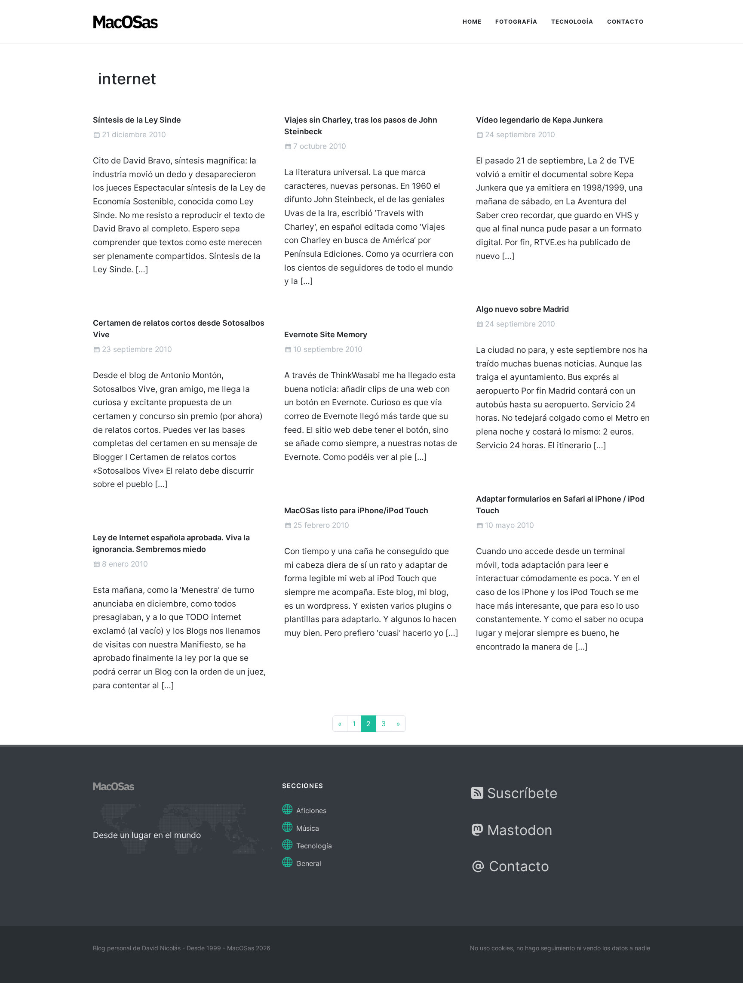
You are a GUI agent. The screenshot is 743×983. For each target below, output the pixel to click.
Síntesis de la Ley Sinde (137, 119)
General (307, 863)
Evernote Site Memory (325, 334)
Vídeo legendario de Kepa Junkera (539, 119)
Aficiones (310, 810)
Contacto (517, 866)
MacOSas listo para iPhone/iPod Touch (356, 510)
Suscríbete (520, 793)
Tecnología (313, 845)
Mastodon (518, 830)
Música (306, 828)
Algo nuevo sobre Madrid (522, 309)
